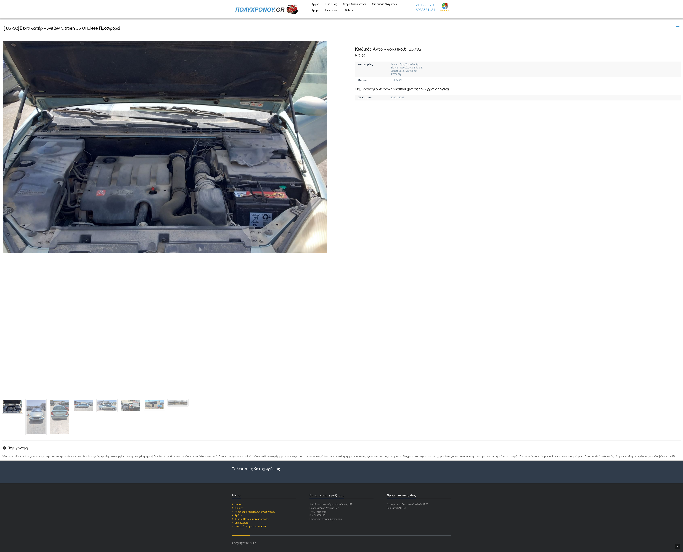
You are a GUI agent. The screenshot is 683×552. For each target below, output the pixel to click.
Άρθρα (315, 10)
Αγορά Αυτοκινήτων (354, 4)
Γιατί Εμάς (331, 4)
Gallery (349, 10)
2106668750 (425, 4)
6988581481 (425, 9)
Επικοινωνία (332, 10)
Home (238, 504)
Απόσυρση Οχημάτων (384, 4)
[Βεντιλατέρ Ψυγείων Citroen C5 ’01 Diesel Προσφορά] (165, 147)
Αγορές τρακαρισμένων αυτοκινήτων (255, 511)
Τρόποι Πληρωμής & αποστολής (252, 519)
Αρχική (315, 4)
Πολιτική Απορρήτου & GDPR (250, 526)
